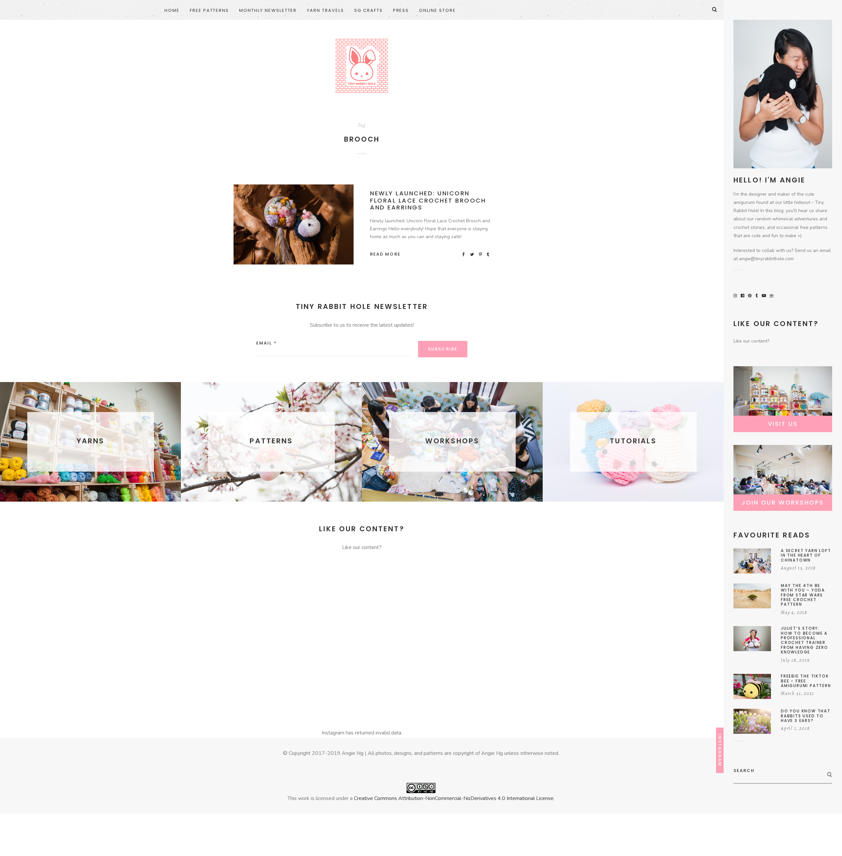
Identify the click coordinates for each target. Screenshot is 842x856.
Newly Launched (295, 226)
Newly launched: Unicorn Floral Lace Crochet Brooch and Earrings (428, 200)
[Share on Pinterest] (481, 254)
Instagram (720, 750)
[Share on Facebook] (463, 254)
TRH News (331, 226)
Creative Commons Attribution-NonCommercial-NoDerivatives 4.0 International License (454, 798)
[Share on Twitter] (472, 254)
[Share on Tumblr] (488, 254)
